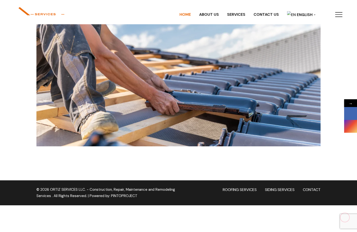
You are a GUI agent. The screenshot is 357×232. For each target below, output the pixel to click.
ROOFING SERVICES (240, 189)
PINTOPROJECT (124, 195)
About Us (209, 14)
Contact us (266, 14)
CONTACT (312, 189)
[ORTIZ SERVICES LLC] (34, 10)
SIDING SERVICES (280, 189)
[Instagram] (350, 126)
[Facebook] (350, 113)
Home (185, 14)
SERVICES (236, 14)
